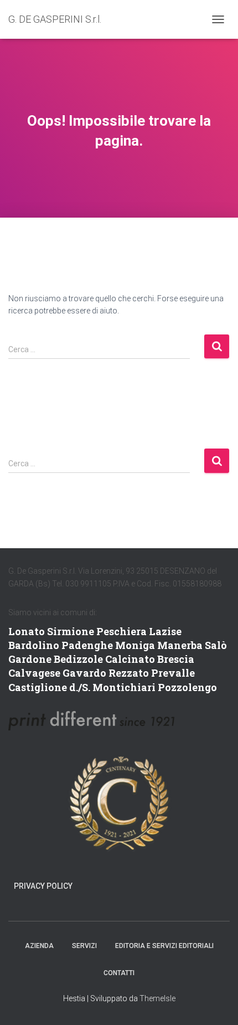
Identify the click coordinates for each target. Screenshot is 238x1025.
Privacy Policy (43, 886)
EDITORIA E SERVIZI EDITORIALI (164, 946)
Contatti (119, 973)
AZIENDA (39, 946)
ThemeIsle (157, 998)
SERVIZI (84, 946)
